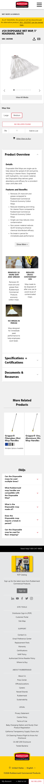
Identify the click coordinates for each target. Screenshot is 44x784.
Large (6, 115)
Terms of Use (22, 721)
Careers (22, 688)
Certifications (22, 651)
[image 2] (18, 90)
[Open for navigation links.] (39, 4)
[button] (22, 124)
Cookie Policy (22, 717)
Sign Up (22, 591)
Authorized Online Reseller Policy (22, 658)
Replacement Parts (22, 643)
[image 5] (24, 90)
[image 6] (26, 90)
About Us (22, 676)
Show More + (22, 244)
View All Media (22, 97)
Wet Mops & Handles (11, 14)
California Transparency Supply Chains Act (22, 732)
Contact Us (22, 635)
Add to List (33, 131)
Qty (5, 131)
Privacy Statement (22, 713)
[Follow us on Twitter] (27, 598)
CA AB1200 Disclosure (22, 742)
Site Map (22, 621)
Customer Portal (22, 617)
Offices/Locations (22, 684)
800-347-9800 (36, 549)
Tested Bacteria (22, 746)
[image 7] (28, 90)
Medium (16, 115)
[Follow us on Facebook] (22, 598)
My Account (6, 781)
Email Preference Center (22, 639)
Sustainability (22, 700)
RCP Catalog (22, 575)
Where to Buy (22, 662)
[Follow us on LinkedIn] (13, 598)
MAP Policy (22, 654)
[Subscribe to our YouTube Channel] (17, 598)
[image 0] (14, 90)
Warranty (22, 647)
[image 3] (20, 90)
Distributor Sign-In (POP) (22, 613)
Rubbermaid (22, 696)
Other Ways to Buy (23, 139)
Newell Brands (22, 692)
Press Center (22, 680)
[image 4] (22, 90)
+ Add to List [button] (21, 781)
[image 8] (30, 90)
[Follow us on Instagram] (31, 598)
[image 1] (16, 90)
